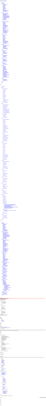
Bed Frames (4, 195)
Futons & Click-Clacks (5, 32)
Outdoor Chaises (5, 216)
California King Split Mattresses (6, 74)
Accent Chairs (4, 38)
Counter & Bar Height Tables (6, 15)
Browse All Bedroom (5, 11)
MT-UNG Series (5, 283)
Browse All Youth (5, 251)
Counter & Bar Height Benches (6, 17)
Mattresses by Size (5, 203)
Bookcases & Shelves (5, 52)
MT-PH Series (4, 68)
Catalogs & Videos (4, 374)
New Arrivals (3, 86)
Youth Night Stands (5, 127)
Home (2, 319)
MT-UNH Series (5, 69)
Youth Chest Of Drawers (5, 26)
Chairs (3, 255)
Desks (3, 171)
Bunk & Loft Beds (5, 138)
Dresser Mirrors (4, 95)
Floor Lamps (4, 63)
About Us (3, 359)
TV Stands (4, 59)
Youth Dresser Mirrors (5, 25)
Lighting (2, 62)
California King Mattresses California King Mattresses (10, 204)
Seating (2, 34)
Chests (3, 228)
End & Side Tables (5, 46)
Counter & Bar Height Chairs (6, 16)
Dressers (4, 7)
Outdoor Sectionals (5, 79)
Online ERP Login (5, 387)
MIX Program (3, 362)
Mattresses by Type (5, 209)
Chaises (4, 40)
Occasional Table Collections (6, 161)
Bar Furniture (4, 19)
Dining (2, 12)
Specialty (3, 81)
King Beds (4, 224)
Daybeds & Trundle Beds (5, 31)
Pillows (4, 70)
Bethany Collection (6, 327)
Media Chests (4, 9)
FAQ (2, 366)
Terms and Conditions (5, 391)
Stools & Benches (5, 30)
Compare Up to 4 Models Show (43, 397)
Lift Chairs (4, 39)
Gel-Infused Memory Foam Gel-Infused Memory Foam (10, 210)
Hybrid (3, 77)
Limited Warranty (3, 373)
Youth (2, 118)
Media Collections (5, 274)
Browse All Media (5, 61)
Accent (2, 54)
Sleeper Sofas (4, 36)
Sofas (3, 145)
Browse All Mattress (5, 213)
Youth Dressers (4, 24)
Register (4, 388)
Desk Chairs (4, 29)
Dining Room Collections (5, 13)
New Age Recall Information (3, 0)
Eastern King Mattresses (5, 72)
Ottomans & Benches (5, 55)
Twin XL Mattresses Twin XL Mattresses (8, 207)
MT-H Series (4, 67)
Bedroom (3, 3)
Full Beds (4, 23)
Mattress (2, 65)
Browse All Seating (5, 43)
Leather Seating (4, 42)
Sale (2, 82)
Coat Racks (4, 56)
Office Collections (5, 50)
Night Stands (4, 8)
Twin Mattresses (4, 75)
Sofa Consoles (4, 47)
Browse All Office (5, 53)
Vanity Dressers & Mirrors (6, 10)
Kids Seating (4, 27)
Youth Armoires (4, 129)
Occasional (3, 44)
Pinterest (4, 384)
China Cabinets (4, 18)
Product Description (2, 299)
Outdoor (2, 78)
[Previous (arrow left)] (0, 405)
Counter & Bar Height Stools (6, 111)
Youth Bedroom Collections (6, 21)
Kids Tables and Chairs (5, 28)
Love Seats (4, 37)
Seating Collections (5, 143)
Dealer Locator (3, 360)
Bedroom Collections (5, 4)
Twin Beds (4, 6)
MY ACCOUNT (3, 386)
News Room (3, 365)
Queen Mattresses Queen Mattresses (8, 205)
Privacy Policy (3, 372)
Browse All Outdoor (5, 80)
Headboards (4, 22)
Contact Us (3, 361)
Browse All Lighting (5, 64)
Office (2, 169)
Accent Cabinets (4, 179)
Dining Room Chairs (5, 14)
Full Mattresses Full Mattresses (7, 206)
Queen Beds (4, 5)
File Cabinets (4, 269)
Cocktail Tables (4, 45)
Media (2, 58)
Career (3, 380)
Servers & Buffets (5, 113)
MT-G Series (4, 66)
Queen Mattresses (5, 73)
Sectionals (4, 35)
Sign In (2, 369)
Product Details (2, 341)
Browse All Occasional (5, 48)
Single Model (1, 314)
